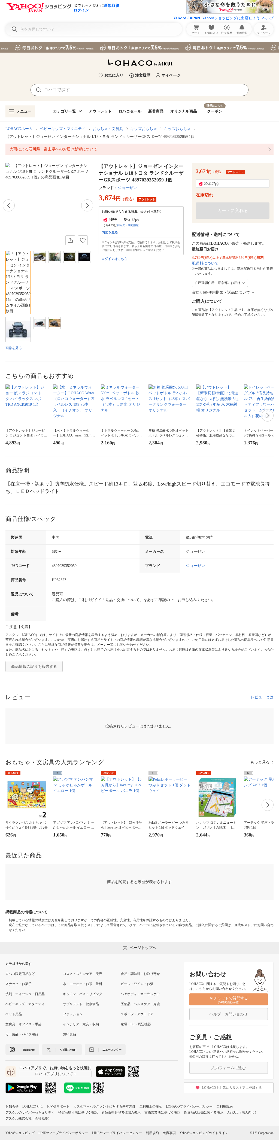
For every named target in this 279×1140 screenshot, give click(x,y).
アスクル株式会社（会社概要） (28, 1118)
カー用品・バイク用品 (21, 1034)
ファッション (73, 1014)
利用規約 (152, 1133)
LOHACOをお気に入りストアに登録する (232, 1088)
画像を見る (13, 348)
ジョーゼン (127, 188)
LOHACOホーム (19, 129)
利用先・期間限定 (128, 225)
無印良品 (69, 1034)
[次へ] (87, 205)
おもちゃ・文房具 (108, 129)
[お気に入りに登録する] (83, 240)
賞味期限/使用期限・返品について (221, 292)
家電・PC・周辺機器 (136, 1024)
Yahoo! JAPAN (186, 18)
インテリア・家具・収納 (81, 1024)
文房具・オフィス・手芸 (23, 1024)
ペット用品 (13, 1014)
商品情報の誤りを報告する (34, 667)
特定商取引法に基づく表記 (78, 1112)
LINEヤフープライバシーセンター (117, 1133)
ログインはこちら (114, 259)
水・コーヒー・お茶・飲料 (82, 984)
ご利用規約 (224, 1106)
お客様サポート (58, 1106)
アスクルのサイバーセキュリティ (29, 1112)
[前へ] (9, 205)
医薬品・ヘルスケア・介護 (140, 1004)
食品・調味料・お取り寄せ (140, 973)
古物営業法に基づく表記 (162, 1112)
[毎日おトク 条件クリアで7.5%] (139, 47)
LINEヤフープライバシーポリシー (63, 1133)
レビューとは (262, 697)
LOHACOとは (32, 1106)
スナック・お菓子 (18, 984)
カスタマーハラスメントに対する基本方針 (104, 1106)
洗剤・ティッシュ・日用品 (25, 994)
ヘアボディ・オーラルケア (140, 994)
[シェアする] (70, 240)
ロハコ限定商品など (20, 973)
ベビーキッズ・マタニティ (63, 129)
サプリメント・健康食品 (81, 1004)
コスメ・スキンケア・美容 (82, 973)
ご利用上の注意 (150, 1106)
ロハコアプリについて (54, 1074)
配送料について (205, 263)
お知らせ (12, 1106)
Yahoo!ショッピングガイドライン (204, 1133)
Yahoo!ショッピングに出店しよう (231, 18)
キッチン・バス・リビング (82, 994)
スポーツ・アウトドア (137, 1014)
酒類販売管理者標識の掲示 (121, 1112)
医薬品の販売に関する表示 (203, 1112)
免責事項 (169, 1133)
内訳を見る (110, 232)
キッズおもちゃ (143, 129)
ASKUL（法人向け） (242, 1112)
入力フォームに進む (228, 1068)
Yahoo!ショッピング (20, 1133)
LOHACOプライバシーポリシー (189, 1106)
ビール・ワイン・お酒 (137, 984)
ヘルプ (268, 18)
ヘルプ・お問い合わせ (229, 1014)
